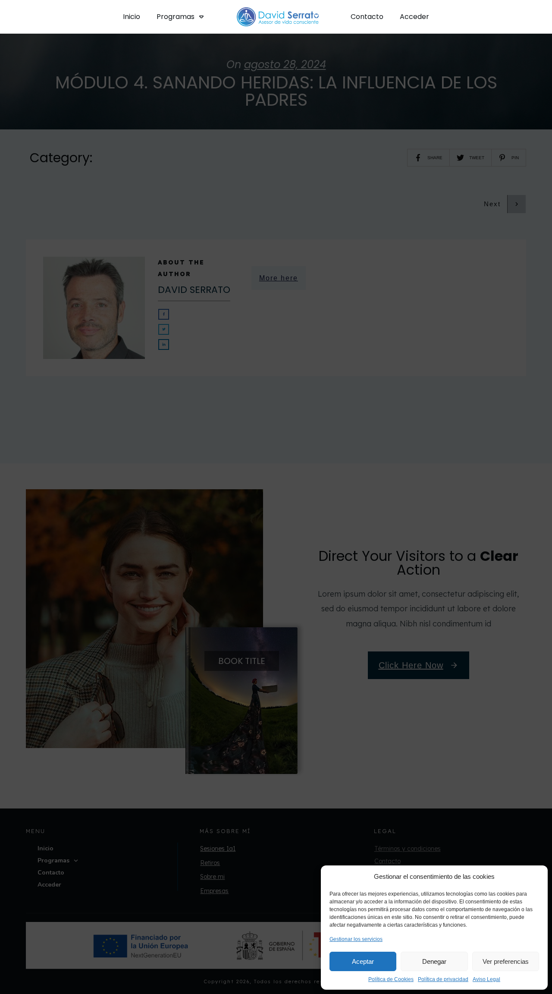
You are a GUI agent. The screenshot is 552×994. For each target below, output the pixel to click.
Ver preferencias (506, 961)
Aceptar (363, 961)
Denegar (434, 961)
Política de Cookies (391, 979)
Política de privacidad (443, 979)
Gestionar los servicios (356, 939)
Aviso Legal (486, 979)
